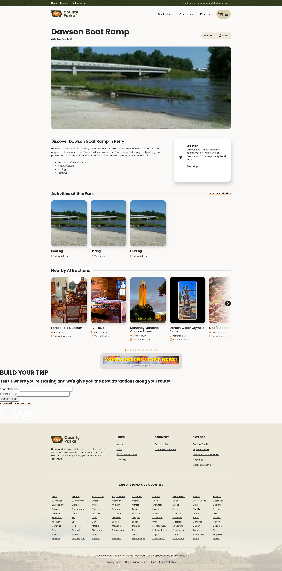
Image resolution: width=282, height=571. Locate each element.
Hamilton (117, 513)
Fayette (156, 509)
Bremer (217, 496)
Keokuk (217, 517)
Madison (177, 521)
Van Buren (198, 534)
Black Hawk (178, 496)
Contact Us (161, 444)
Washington (78, 538)
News (54, 3)
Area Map (192, 166)
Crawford (157, 504)
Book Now (164, 14)
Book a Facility (201, 444)
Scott (54, 534)
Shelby (75, 534)
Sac (215, 530)
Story (115, 534)
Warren (56, 538)
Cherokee (218, 500)
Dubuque (117, 509)
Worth (196, 538)
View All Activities (220, 193)
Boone (196, 496)
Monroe (136, 525)
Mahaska (197, 521)
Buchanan (57, 500)
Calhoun (116, 500)
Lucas (135, 521)
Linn (94, 521)
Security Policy (167, 562)
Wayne (96, 538)
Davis (195, 504)
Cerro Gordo (199, 500)
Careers (64, 3)
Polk (134, 530)
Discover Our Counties (206, 454)
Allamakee (98, 496)
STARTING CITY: (10, 389)
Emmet (136, 509)
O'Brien (196, 525)
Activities (198, 459)
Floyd (175, 509)
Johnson (177, 517)
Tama (135, 534)
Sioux (95, 534)
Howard (217, 513)
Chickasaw (57, 504)
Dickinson (97, 509)
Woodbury (178, 538)
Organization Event (136, 562)
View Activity (61, 256)
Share (224, 35)
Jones (196, 517)
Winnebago (138, 538)
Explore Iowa (78, 3)
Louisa (115, 521)
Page (54, 530)
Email (209, 35)
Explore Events (201, 449)
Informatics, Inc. (180, 555)
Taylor (155, 534)
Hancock (137, 513)
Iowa (94, 517)
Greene (56, 513)
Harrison (176, 513)
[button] (125, 350)
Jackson (116, 517)
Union (175, 534)
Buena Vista (78, 500)
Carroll (135, 500)
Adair (54, 496)
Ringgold (197, 530)
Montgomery (159, 525)
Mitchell (96, 525)
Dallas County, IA (63, 39)
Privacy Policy (114, 562)
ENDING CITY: (8, 394)
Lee (74, 521)
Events (205, 14)
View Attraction (62, 336)
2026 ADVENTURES (127, 454)
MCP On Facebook (165, 449)
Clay (94, 504)
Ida (73, 517)
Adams (75, 496)
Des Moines (78, 509)
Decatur (217, 504)
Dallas (175, 504)
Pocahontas (118, 530)
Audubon (137, 496)
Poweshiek (178, 530)
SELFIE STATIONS (202, 465)
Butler (95, 500)
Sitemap (121, 459)
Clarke (75, 504)
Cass (155, 500)
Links (119, 449)
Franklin (197, 509)
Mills (74, 525)
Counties (186, 14)
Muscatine (177, 525)
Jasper (136, 517)
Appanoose (118, 496)
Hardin (155, 513)
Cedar (175, 500)
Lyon (154, 521)
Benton (156, 496)
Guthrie (96, 513)
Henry (196, 513)
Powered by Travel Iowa (16, 403)
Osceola (217, 525)
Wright (216, 538)
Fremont (217, 509)
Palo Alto (76, 530)
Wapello (217, 534)
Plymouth (97, 530)
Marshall (56, 525)
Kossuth (56, 521)
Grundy (75, 513)
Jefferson (157, 517)
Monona (116, 525)
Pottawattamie (160, 530)
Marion (216, 521)
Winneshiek (158, 538)
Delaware (57, 509)
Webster (116, 538)
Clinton (136, 504)
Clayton (116, 504)
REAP (153, 562)
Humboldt (57, 517)
